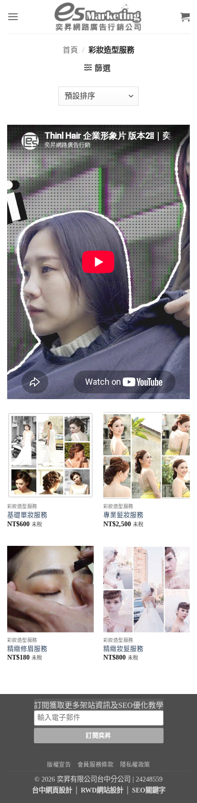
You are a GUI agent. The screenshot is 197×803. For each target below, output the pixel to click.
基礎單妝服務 (27, 515)
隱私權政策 (135, 764)
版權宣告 (59, 764)
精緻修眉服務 (27, 648)
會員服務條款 (95, 764)
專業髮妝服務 (123, 515)
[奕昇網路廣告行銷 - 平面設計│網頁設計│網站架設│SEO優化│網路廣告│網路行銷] (98, 16)
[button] (13, 16)
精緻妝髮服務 (123, 648)
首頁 (70, 50)
